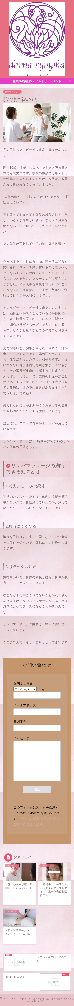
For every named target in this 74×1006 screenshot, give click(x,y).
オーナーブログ (12, 92)
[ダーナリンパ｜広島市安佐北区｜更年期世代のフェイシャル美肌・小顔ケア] (37, 75)
